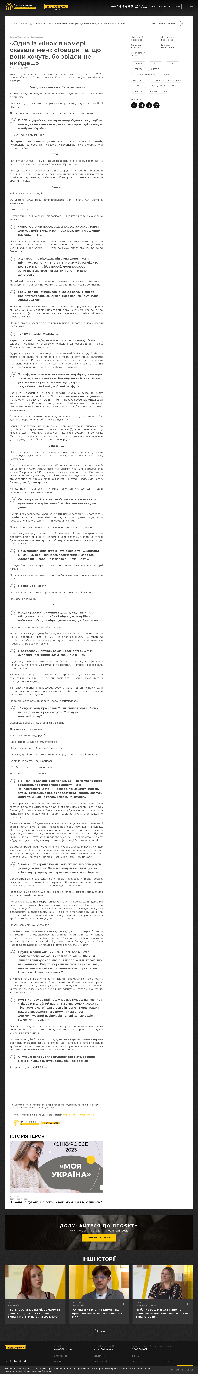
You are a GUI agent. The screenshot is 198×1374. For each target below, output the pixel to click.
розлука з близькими (144, 75)
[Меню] (191, 6)
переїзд (139, 69)
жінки (139, 64)
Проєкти (137, 1361)
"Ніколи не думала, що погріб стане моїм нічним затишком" (56, 1202)
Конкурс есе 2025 (158, 91)
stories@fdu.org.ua (103, 1349)
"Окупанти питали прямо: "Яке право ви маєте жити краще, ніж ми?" (97, 1313)
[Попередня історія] (179, 23)
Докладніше (187, 1370)
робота (138, 91)
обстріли (155, 69)
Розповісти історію (99, 1237)
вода (138, 86)
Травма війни (102, 1361)
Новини (59, 1361)
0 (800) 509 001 (139, 1349)
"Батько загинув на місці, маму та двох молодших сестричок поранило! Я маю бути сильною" (34, 1313)
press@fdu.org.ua (63, 1349)
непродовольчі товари (162, 86)
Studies (168, 1361)
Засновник (61, 1356)
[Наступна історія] (185, 23)
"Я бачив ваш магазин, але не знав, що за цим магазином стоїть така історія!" (162, 1313)
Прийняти (175, 1370)
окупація (165, 75)
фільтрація (138, 80)
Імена (135, 1356)
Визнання (100, 1356)
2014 (156, 64)
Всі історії (101, 1331)
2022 (172, 64)
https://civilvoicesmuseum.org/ (79, 1115)
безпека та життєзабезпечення (165, 80)
